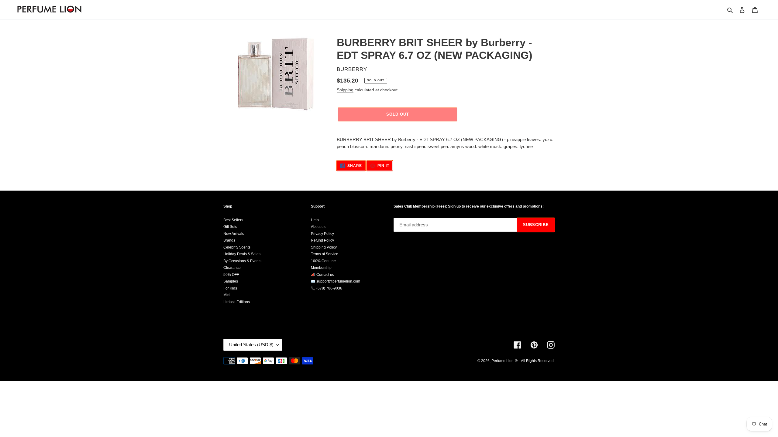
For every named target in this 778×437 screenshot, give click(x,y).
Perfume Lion (502, 361)
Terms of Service (324, 254)
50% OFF (231, 275)
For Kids (230, 288)
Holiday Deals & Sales (241, 254)
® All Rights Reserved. (535, 361)
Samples (230, 281)
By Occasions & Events (242, 261)
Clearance (232, 268)
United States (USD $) (251, 344)
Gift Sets (230, 227)
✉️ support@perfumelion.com (335, 281)
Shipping (345, 89)
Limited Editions (236, 302)
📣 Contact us (322, 275)
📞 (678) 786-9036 (326, 288)
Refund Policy (322, 240)
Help (315, 220)
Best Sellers (233, 220)
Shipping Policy (324, 247)
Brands (229, 240)
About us (318, 227)
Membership (321, 268)
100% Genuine (323, 261)
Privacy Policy (322, 234)
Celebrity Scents (236, 247)
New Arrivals (233, 234)
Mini (226, 295)
